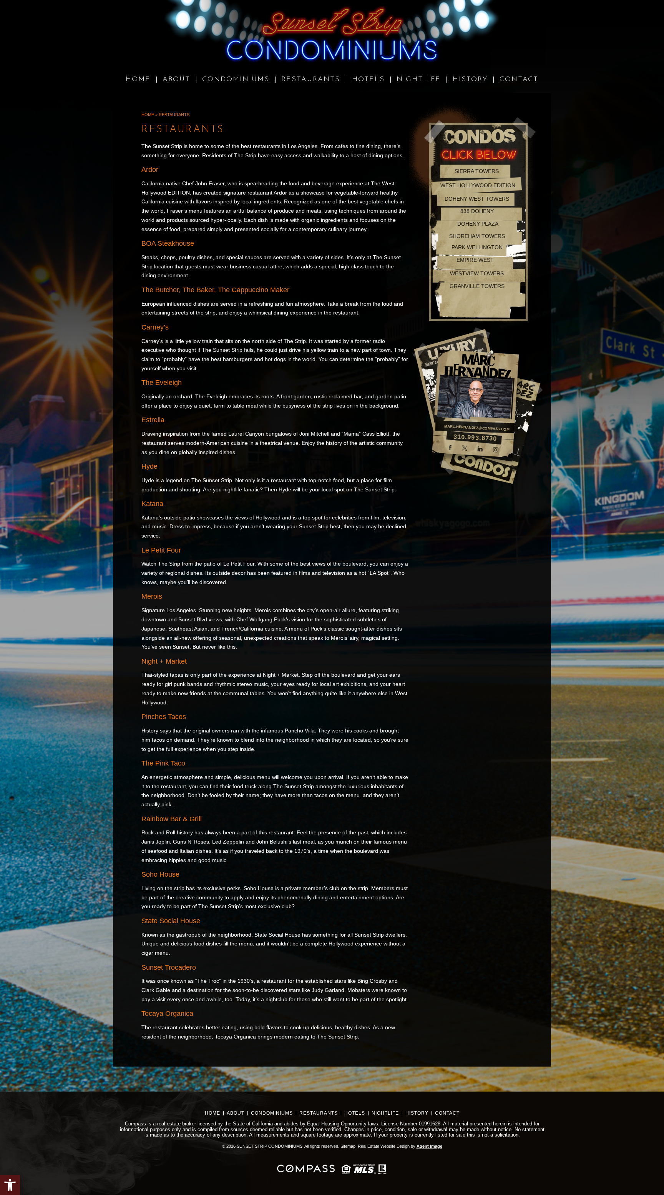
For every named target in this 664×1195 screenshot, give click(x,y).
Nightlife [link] (385, 1113)
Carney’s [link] (155, 327)
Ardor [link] (149, 169)
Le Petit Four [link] (161, 550)
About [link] (235, 1113)
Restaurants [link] (318, 1113)
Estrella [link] (152, 420)
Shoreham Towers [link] (477, 236)
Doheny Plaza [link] (477, 223)
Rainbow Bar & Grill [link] (171, 819)
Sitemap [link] (347, 1146)
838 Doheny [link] (477, 211)
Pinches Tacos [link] (163, 717)
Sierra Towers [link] (477, 171)
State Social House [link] (170, 921)
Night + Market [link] (164, 661)
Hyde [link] (149, 466)
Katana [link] (152, 504)
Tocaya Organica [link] (167, 1013)
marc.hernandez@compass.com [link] (476, 427)
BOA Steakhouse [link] (167, 243)
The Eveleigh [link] (161, 382)
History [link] (416, 1113)
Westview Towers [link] (477, 273)
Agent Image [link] (429, 1146)
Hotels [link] (354, 1113)
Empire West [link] (475, 260)
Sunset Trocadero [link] (168, 967)
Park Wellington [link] (477, 247)
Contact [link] (447, 1113)
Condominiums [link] (272, 1113)
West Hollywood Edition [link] (477, 185)
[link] (10, 1185)
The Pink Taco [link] (163, 763)
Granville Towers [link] (477, 286)
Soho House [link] (160, 874)
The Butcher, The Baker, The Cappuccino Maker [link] (215, 290)
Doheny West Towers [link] (477, 198)
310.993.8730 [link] (475, 437)
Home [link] (212, 1113)
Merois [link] (151, 596)
